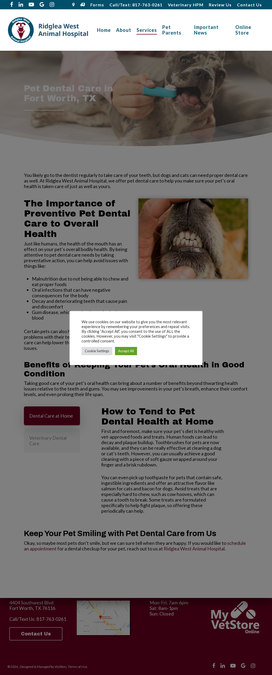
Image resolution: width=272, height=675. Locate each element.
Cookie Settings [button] (97, 351)
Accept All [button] (126, 351)
